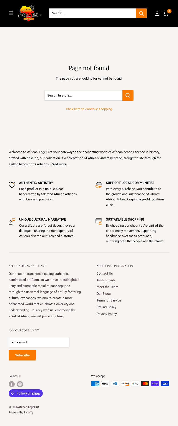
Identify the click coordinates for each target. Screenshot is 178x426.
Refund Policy (106, 307)
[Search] (141, 13)
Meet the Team (107, 287)
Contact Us (105, 273)
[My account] (157, 13)
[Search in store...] (128, 95)
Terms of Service (109, 300)
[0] (165, 13)
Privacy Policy (107, 314)
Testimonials (106, 280)
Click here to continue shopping (89, 109)
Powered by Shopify (21, 412)
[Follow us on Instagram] (20, 384)
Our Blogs (104, 294)
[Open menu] (11, 13)
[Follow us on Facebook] (12, 384)
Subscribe (22, 355)
